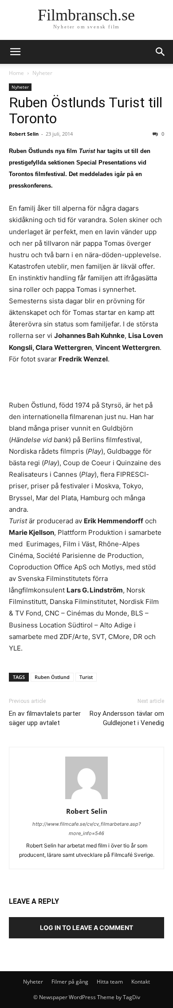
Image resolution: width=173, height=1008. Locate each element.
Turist (86, 677)
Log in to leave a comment (86, 927)
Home (16, 73)
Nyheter (42, 73)
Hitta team (110, 981)
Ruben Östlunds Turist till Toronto (85, 110)
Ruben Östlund (52, 677)
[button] (160, 52)
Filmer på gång (69, 981)
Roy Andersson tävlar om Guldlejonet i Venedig (127, 718)
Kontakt (140, 981)
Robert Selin (24, 133)
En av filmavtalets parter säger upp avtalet (45, 718)
